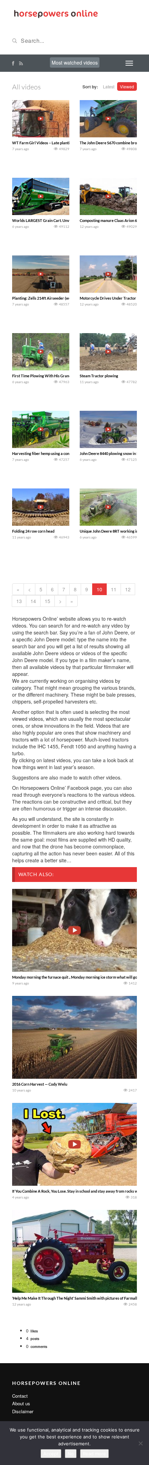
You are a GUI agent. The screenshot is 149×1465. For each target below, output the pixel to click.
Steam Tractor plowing (99, 375)
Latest (108, 86)
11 (113, 589)
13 (19, 601)
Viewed (127, 86)
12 (128, 589)
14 (33, 601)
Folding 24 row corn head (33, 531)
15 (47, 601)
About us (21, 1403)
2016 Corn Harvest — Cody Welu (39, 1084)
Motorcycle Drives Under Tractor (108, 298)
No (71, 1453)
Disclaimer (22, 1411)
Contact (20, 1396)
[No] (140, 1443)
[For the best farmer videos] (55, 13)
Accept (51, 1453)
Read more (94, 1453)
